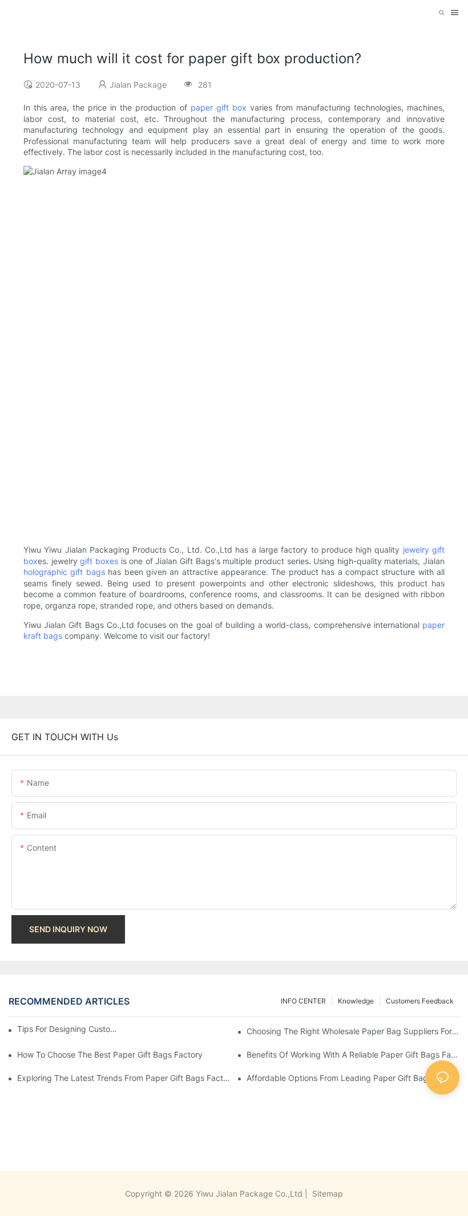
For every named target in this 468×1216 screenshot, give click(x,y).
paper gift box (219, 107)
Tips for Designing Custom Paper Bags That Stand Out (68, 1029)
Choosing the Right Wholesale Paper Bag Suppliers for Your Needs (353, 1031)
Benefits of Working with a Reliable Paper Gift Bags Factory (353, 1054)
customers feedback (420, 1001)
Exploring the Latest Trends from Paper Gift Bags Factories (123, 1078)
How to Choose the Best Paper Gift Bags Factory (110, 1054)
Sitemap (326, 1193)
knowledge (356, 1001)
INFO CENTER (303, 1001)
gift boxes (99, 561)
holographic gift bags (64, 572)
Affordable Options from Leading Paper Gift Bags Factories (353, 1078)
